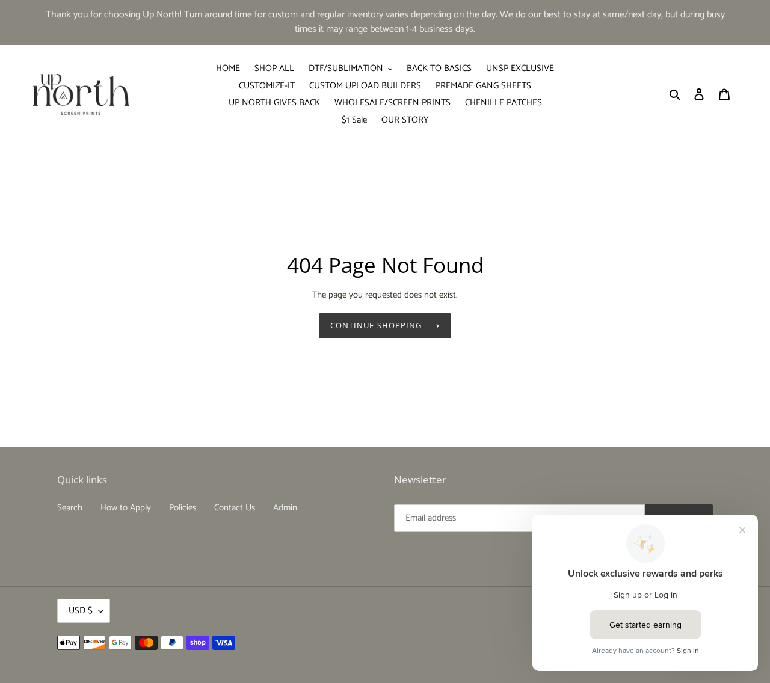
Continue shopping (376, 325)
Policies (182, 507)
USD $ (81, 610)
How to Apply (125, 507)
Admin (285, 507)
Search (69, 507)
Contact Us (234, 507)
